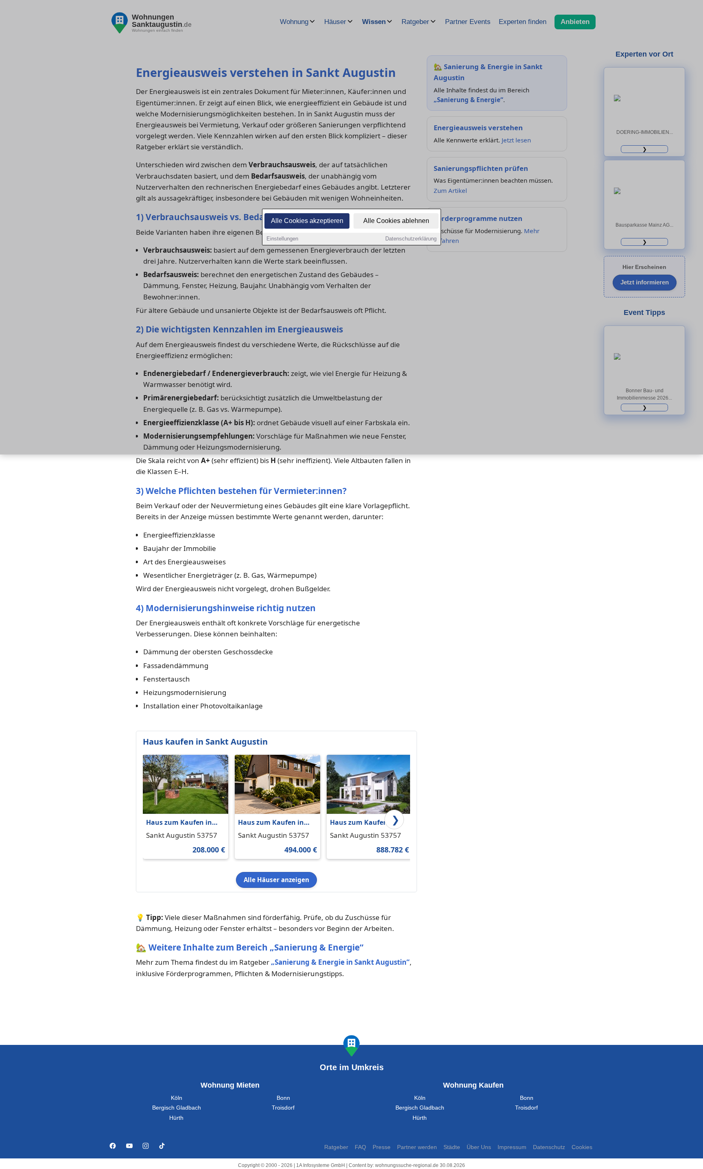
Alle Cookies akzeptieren (307, 220)
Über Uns (479, 1147)
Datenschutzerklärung (411, 239)
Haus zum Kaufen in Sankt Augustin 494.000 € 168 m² (276, 823)
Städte (451, 1147)
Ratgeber (336, 1147)
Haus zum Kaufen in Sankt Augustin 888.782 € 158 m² (368, 823)
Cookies (582, 1147)
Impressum (512, 1147)
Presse (382, 1147)
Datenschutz (549, 1147)
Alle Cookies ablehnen (396, 220)
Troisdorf (283, 1108)
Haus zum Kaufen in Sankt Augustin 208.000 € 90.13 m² (184, 823)
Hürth (176, 1118)
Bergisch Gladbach (176, 1108)
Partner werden (417, 1147)
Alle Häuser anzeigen (276, 880)
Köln (176, 1098)
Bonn (283, 1098)
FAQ (360, 1147)
